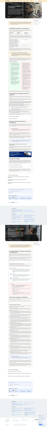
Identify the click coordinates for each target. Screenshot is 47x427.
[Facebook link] (35, 419)
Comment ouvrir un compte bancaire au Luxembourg (16, 221)
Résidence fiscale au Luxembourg (28, 216)
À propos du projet (7, 419)
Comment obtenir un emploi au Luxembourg (29, 402)
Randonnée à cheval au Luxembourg (16, 219)
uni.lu (12, 382)
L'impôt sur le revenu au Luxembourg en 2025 (29, 211)
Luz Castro (12, 192)
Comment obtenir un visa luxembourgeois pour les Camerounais (30, 221)
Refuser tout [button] (44, 424)
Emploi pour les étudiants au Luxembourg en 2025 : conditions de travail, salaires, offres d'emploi (17, 210)
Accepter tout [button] (40, 424)
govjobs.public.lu (10, 382)
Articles (8, 3)
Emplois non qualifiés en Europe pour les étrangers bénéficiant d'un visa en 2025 (30, 215)
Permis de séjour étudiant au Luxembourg (29, 217)
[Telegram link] (37, 419)
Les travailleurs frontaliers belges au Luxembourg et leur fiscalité (17, 218)
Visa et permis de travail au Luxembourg (16, 216)
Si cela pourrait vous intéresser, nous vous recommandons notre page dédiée (22, 260)
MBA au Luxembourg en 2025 (28, 404)
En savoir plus (43, 418)
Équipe (14, 419)
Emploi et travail (11, 3)
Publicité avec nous (24, 419)
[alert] (42, 420)
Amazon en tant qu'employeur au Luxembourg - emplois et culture (17, 403)
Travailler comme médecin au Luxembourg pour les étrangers (17, 215)
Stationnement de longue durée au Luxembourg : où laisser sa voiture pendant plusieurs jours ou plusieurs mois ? (30, 220)
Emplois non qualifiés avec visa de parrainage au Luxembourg (17, 211)
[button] (42, 419)
